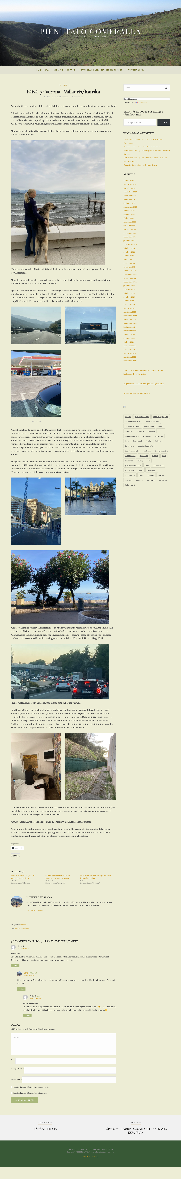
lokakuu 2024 (129, 248)
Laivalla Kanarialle (145, 446)
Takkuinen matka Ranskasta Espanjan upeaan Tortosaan (57, 876)
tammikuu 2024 (130, 282)
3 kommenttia (77, 96)
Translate (143, 102)
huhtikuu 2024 (129, 270)
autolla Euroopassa (132, 421)
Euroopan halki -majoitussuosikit (102, 70)
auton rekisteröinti (132, 426)
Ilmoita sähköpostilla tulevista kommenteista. (31, 1087)
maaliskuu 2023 (130, 315)
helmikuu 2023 (129, 319)
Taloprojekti (130, 475)
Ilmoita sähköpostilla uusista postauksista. (30, 1093)
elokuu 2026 (128, 180)
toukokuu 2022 (129, 353)
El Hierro (140, 431)
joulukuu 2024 (129, 240)
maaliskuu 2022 (130, 360)
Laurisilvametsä (161, 451)
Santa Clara (129, 470)
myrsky (140, 460)
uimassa (128, 480)
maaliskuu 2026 (130, 191)
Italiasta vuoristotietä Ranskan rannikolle (141, 146)
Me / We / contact (64, 70)
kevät (149, 441)
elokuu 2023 (128, 300)
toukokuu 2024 (129, 267)
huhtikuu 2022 (129, 357)
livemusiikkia (130, 455)
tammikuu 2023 (130, 323)
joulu (127, 441)
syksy (141, 470)
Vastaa (15, 966)
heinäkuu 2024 (129, 259)
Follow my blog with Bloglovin (136, 393)
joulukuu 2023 (129, 285)
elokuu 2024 (128, 255)
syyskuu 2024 (129, 252)
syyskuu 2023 (129, 297)
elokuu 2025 (128, 218)
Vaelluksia (163, 480)
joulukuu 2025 (129, 203)
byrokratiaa (149, 426)
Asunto (128, 416)
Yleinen (63, 85)
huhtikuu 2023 (129, 312)
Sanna (67, 96)
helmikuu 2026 (129, 195)
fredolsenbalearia (132, 436)
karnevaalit (137, 441)
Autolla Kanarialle (151, 421)
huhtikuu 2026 (129, 188)
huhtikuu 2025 (129, 229)
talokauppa (151, 470)
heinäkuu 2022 (129, 345)
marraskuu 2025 (130, 207)
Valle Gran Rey (131, 485)
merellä (155, 455)
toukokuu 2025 (129, 225)
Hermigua (147, 436)
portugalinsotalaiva (133, 465)
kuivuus (158, 441)
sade (147, 465)
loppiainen (144, 455)
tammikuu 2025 (129, 237)
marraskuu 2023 (130, 289)
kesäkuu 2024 (129, 263)
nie (149, 460)
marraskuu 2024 (130, 244)
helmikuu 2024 (129, 278)
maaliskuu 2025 (130, 233)
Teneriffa (150, 475)
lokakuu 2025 (129, 210)
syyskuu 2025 (129, 214)
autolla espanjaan (22, 928)
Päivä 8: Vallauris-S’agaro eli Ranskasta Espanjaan (23, 876)
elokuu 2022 (128, 342)
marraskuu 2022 (130, 330)
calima (160, 426)
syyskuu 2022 (129, 338)
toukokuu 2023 (129, 308)
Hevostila (159, 436)
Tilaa (163, 122)
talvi (141, 475)
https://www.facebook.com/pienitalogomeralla (143, 383)
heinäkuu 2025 (129, 222)
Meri (164, 455)
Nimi (13, 1061)
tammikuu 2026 (130, 199)
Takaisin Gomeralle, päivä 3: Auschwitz (140, 165)
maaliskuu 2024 (130, 274)
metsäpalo (129, 460)
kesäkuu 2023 (129, 304)
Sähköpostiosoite (17, 1070)
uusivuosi (151, 480)
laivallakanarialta (132, 451)
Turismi (161, 475)
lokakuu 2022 (129, 334)
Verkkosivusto (16, 1079)
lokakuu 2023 (129, 293)
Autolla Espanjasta (160, 416)
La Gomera (42, 70)
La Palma (147, 451)
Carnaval (128, 431)
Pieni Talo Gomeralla (90, 31)
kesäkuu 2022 (129, 349)
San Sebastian (158, 465)
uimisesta (139, 480)
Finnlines (151, 431)
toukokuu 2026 (129, 184)
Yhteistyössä (136, 70)
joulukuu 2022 (129, 327)
